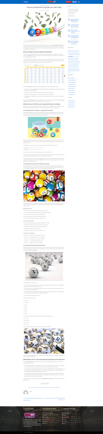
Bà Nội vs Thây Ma (72, 50)
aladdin (69, 50)
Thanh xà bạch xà (70, 65)
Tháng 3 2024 (70, 104)
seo (48, 10)
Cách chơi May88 (71, 80)
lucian (70, 54)
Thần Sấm (74, 65)
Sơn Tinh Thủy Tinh (74, 62)
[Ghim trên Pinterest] (46, 384)
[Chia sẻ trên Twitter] (42, 384)
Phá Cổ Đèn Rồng (72, 59)
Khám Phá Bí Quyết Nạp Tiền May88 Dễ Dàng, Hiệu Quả (74, 42)
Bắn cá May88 (70, 77)
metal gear (69, 58)
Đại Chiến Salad (74, 69)
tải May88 (72, 66)
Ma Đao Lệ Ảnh (77, 56)
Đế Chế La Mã (78, 69)
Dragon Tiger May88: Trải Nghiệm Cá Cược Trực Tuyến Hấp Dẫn (75, 36)
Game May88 (42, 5)
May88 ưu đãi (70, 88)
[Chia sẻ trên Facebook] (40, 384)
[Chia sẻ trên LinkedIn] (48, 384)
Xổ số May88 (46, 5)
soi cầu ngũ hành (56, 387)
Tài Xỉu (70, 66)
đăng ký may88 (70, 70)
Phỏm (75, 59)
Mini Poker (73, 58)
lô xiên (74, 54)
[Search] (79, 2)
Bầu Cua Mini (77, 50)
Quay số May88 (71, 92)
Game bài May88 (71, 82)
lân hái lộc (72, 54)
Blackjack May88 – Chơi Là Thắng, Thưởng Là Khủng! (75, 31)
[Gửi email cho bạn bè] (44, 384)
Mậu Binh (76, 58)
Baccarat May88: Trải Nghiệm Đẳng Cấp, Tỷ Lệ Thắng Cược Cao (75, 20)
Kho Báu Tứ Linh (73, 53)
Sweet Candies (70, 62)
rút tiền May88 (72, 61)
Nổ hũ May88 (70, 90)
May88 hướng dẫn (71, 86)
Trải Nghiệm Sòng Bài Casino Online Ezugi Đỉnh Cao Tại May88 (75, 25)
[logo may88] (29, 415)
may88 (53, 387)
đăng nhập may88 (76, 70)
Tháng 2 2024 (70, 106)
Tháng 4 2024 (70, 102)
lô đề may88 (78, 54)
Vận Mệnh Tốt (76, 66)
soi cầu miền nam (76, 61)
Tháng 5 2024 (70, 100)
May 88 (74, 56)
